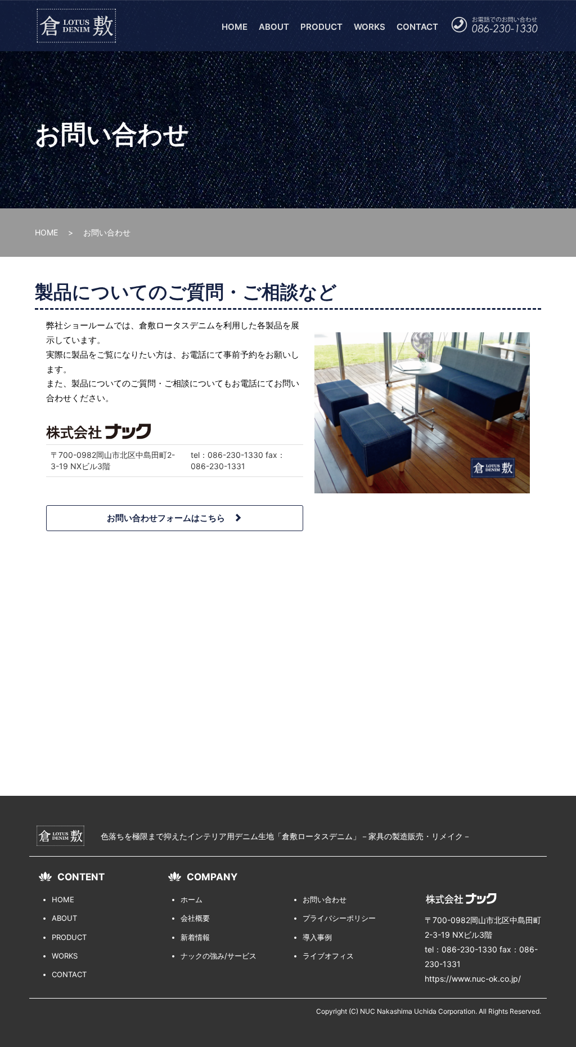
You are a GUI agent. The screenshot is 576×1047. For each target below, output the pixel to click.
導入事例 (317, 937)
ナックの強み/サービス (218, 955)
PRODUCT (321, 26)
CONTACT (417, 26)
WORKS (369, 26)
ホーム (191, 899)
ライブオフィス (328, 955)
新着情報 (195, 937)
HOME (235, 26)
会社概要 (195, 918)
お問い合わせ (324, 899)
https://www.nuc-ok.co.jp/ (473, 978)
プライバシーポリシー (339, 918)
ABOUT (274, 26)
